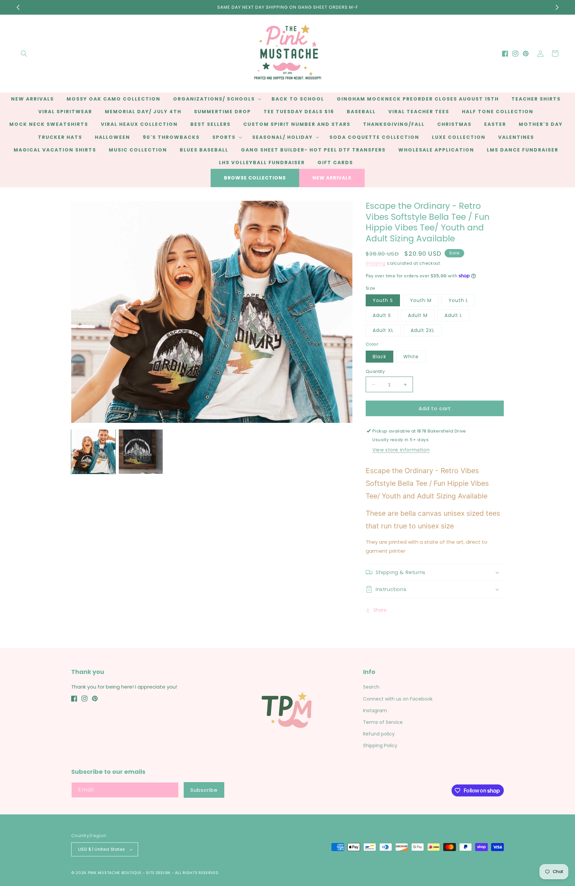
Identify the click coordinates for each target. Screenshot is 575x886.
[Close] (399, 407)
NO (286, 465)
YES (286, 440)
